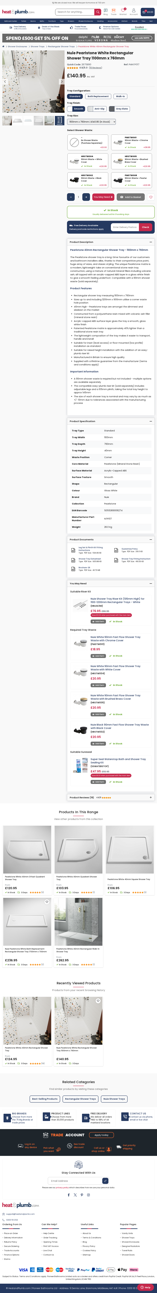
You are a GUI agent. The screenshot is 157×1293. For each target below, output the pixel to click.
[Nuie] (149, 52)
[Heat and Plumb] (18, 12)
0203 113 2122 (12, 1220)
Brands (134, 21)
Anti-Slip (100, 108)
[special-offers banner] (78, 38)
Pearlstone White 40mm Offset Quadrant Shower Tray (25, 878)
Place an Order (11, 1233)
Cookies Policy (89, 1250)
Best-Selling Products (44, 1098)
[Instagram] (88, 1195)
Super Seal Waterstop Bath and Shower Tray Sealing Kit (118, 760)
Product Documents (82, 539)
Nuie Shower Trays (114, 1098)
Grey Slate (122, 108)
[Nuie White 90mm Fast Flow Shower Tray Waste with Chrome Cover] (80, 643)
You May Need (102, 197)
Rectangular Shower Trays (61, 46)
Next (62, 82)
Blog (85, 1242)
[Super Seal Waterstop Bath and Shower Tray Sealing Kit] (80, 765)
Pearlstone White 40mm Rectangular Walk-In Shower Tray (78, 950)
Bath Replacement (98, 96)
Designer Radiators (131, 1246)
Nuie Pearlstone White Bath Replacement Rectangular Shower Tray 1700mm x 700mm (26, 950)
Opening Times (50, 1242)
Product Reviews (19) (86, 797)
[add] (86, 197)
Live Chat (47, 1250)
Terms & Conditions (92, 1237)
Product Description (81, 242)
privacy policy (62, 1187)
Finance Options (11, 1254)
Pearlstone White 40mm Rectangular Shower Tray (26, 1049)
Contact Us (48, 1254)
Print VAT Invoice (50, 1246)
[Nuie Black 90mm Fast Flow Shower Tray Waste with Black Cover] (80, 731)
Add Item (99, 621)
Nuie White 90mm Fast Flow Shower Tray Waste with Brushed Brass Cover (115, 697)
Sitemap (87, 1254)
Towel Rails (127, 1250)
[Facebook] (69, 1195)
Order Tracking (50, 1237)
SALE (151, 21)
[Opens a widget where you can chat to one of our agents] (145, 1287)
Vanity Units (127, 1233)
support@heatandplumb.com (20, 1214)
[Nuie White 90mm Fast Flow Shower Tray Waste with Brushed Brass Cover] (80, 701)
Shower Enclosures (17, 46)
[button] (134, 12)
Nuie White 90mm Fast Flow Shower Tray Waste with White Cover (115, 667)
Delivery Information (13, 1237)
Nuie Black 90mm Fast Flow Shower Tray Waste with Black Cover (120, 726)
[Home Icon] (3, 46)
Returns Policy (10, 1242)
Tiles (143, 21)
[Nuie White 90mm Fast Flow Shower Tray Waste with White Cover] (80, 672)
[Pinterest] (82, 1195)
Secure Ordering (11, 1246)
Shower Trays (37, 46)
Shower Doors (128, 1254)
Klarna (7, 1259)
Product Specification (82, 421)
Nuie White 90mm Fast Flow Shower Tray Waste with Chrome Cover (115, 638)
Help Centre (48, 1233)
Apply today (101, 1135)
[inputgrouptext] (97, 12)
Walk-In (120, 96)
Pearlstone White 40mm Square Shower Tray (129, 879)
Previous (5, 82)
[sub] (71, 197)
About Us (87, 1233)
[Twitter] (75, 1195)
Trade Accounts (11, 1250)
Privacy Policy (89, 1246)
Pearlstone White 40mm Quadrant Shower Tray (76, 878)
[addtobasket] (131, 197)
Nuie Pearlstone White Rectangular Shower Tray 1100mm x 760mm (76, 1049)
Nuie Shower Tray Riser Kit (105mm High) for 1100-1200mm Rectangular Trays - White (117, 600)
